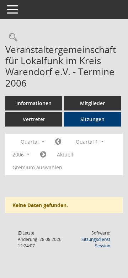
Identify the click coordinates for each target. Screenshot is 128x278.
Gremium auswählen (37, 167)
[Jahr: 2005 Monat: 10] (58, 141)
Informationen (34, 103)
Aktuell (65, 154)
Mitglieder (92, 103)
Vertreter (34, 119)
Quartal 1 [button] (88, 141)
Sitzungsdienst (95, 242)
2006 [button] (18, 154)
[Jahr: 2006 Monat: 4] (43, 154)
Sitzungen (92, 119)
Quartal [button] (30, 141)
